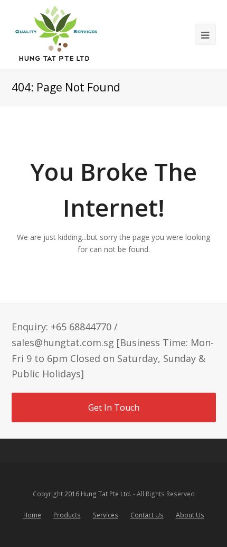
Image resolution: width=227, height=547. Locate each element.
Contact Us (147, 515)
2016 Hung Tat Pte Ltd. (97, 493)
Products (67, 515)
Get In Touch (113, 407)
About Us (190, 515)
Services (105, 515)
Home (32, 515)
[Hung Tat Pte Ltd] (56, 34)
